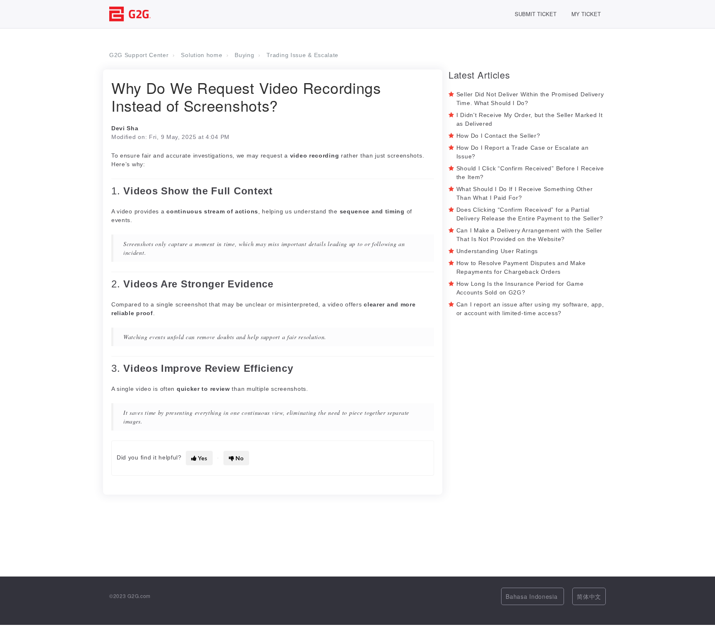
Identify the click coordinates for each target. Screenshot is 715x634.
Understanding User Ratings (497, 251)
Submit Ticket (536, 14)
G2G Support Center (139, 55)
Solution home (201, 55)
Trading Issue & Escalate (302, 55)
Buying (244, 55)
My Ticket (586, 14)
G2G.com (139, 595)
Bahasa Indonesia (532, 596)
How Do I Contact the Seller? (498, 135)
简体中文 (589, 596)
